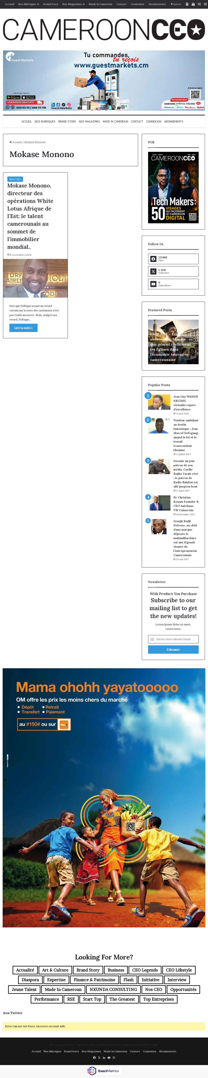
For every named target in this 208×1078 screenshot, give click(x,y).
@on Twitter (13, 1013)
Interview (177, 979)
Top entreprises (158, 999)
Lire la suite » (23, 328)
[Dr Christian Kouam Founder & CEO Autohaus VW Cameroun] (159, 503)
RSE (71, 999)
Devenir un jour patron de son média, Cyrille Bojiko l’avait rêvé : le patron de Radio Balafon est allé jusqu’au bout (185, 473)
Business (116, 970)
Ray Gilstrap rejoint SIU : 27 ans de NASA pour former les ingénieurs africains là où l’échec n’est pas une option (172, 349)
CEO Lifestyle (179, 970)
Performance (46, 999)
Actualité (25, 970)
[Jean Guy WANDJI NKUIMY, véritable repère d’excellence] (159, 402)
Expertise (56, 979)
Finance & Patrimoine (94, 979)
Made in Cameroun (100, 4)
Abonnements (157, 4)
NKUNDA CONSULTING (113, 989)
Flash (129, 979)
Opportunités (183, 989)
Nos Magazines (72, 4)
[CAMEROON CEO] (104, 29)
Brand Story (50, 4)
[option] (173, 342)
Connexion (137, 4)
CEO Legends (145, 970)
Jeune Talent (24, 989)
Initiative (150, 979)
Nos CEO (15, 179)
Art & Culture (55, 970)
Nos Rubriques (27, 4)
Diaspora (30, 979)
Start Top (92, 999)
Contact (121, 4)
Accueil (9, 4)
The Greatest (122, 999)
